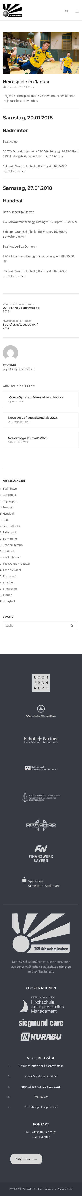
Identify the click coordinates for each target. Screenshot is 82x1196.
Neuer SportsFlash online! (41, 1076)
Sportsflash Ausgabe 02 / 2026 (41, 1086)
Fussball (8, 507)
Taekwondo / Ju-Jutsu (16, 563)
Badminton (10, 488)
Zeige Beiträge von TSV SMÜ (18, 369)
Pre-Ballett (41, 1097)
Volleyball (9, 601)
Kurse (31, 87)
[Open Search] (66, 11)
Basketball (9, 495)
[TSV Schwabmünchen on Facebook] (40, 1149)
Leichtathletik (11, 526)
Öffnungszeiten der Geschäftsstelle (41, 1066)
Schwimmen (10, 538)
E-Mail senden (41, 1136)
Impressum (50, 1189)
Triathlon (8, 582)
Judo (6, 520)
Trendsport (10, 589)
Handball (8, 513)
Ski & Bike (9, 551)
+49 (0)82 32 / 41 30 (44, 1132)
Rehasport (9, 532)
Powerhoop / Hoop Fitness (41, 1107)
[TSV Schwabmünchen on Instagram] (41, 1149)
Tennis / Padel (12, 570)
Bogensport (10, 501)
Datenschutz (65, 1189)
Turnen (7, 595)
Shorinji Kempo (13, 545)
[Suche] (72, 625)
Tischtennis (10, 576)
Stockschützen (12, 557)
